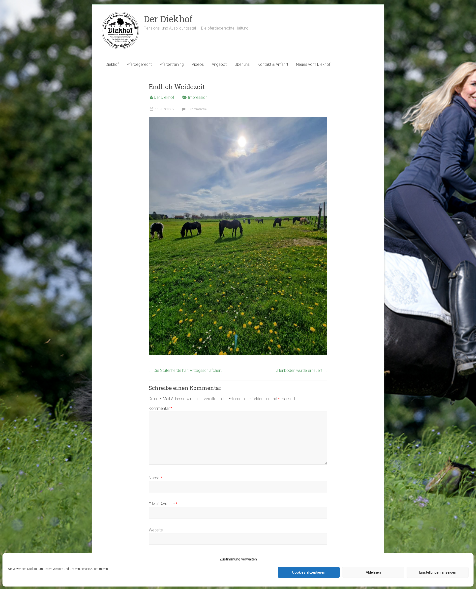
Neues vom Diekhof (313, 64)
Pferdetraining (172, 64)
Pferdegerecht (139, 64)
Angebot (219, 64)
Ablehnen (373, 572)
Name (155, 478)
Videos (198, 64)
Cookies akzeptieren (308, 572)
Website (156, 530)
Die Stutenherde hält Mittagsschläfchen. (185, 370)
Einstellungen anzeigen (437, 572)
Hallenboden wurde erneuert (300, 370)
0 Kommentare (197, 109)
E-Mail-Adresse (163, 504)
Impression (198, 97)
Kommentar (160, 408)
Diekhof (112, 64)
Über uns (242, 64)
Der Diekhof (168, 19)
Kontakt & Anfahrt (273, 64)
